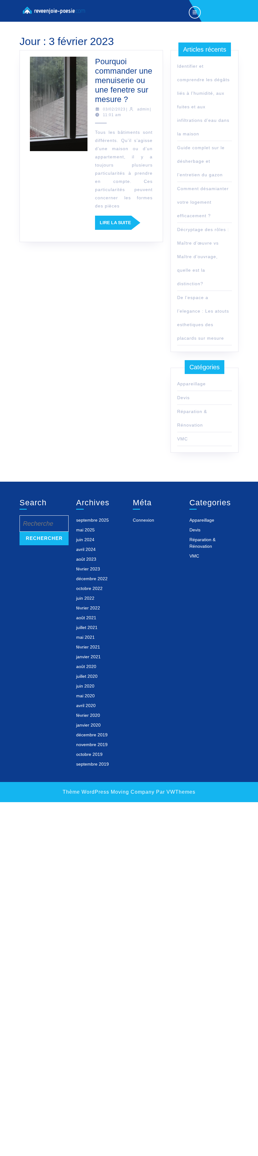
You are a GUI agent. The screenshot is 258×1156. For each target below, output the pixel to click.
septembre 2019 (92, 764)
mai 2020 (85, 695)
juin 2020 (85, 685)
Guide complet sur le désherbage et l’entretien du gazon (201, 161)
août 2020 (86, 666)
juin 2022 (85, 598)
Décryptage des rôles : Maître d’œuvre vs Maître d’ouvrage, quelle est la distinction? (203, 256)
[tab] (195, 11)
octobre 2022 (89, 588)
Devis (183, 397)
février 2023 (88, 568)
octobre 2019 (89, 754)
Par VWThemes (175, 792)
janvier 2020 (88, 725)
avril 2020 (86, 705)
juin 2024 (85, 539)
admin (143, 109)
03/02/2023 (114, 109)
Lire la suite (120, 225)
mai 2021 (85, 637)
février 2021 (88, 646)
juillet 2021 (87, 627)
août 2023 (86, 559)
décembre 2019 (92, 734)
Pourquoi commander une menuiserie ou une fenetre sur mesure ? (123, 80)
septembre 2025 (92, 520)
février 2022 (88, 607)
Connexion (143, 520)
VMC (182, 438)
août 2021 (86, 617)
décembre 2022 (92, 578)
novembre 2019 (92, 744)
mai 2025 (85, 529)
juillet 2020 (87, 676)
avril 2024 (86, 549)
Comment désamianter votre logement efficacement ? (203, 202)
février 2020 (88, 715)
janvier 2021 (88, 656)
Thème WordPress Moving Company (108, 792)
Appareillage (191, 383)
